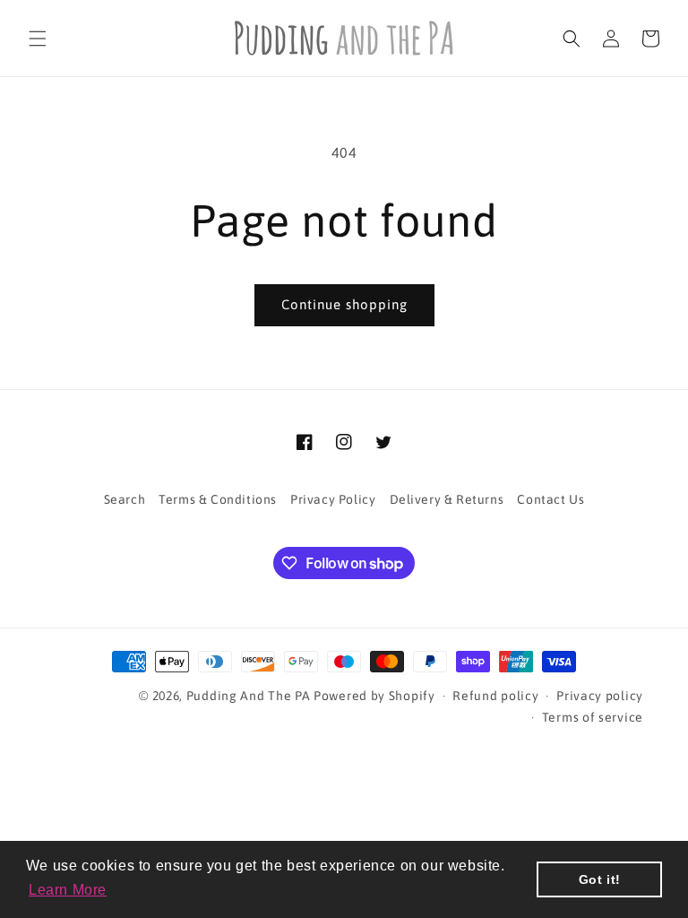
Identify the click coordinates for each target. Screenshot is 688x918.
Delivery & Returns (447, 499)
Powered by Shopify (374, 695)
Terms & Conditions (218, 499)
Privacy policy (599, 695)
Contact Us (550, 499)
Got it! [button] (600, 879)
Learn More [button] (68, 889)
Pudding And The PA (248, 695)
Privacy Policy (332, 499)
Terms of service (592, 717)
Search (125, 499)
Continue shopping (344, 304)
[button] (37, 38)
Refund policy (495, 695)
